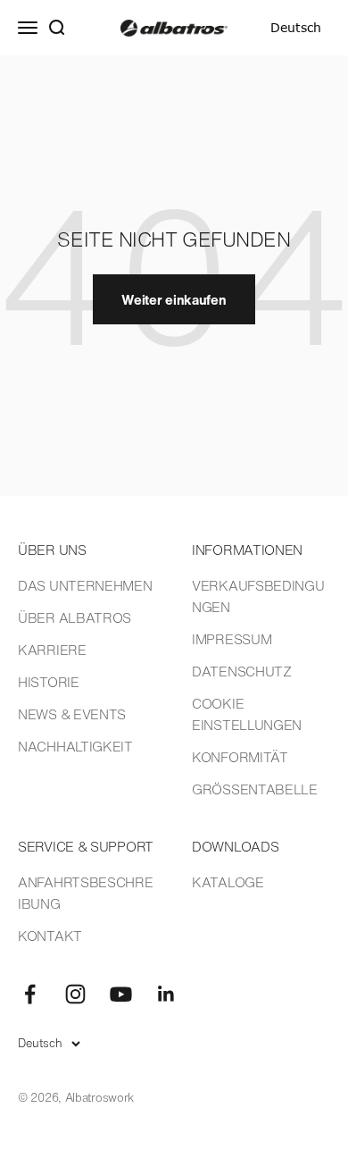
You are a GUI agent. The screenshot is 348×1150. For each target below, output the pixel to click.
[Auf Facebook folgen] (30, 994)
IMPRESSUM (231, 639)
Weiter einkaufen (173, 299)
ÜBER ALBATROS (74, 617)
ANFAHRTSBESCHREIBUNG (85, 892)
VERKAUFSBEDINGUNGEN (258, 596)
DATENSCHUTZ (242, 671)
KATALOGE (228, 882)
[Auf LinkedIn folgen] (166, 994)
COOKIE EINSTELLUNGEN (247, 713)
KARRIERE (52, 649)
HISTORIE (48, 682)
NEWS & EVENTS (72, 714)
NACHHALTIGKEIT (75, 746)
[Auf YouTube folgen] (121, 994)
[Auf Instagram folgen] (75, 994)
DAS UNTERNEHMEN (85, 585)
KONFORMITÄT (240, 757)
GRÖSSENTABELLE (255, 789)
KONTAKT (50, 935)
